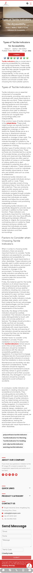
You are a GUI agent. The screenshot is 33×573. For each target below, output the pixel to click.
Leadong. (5, 565)
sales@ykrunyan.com (12, 513)
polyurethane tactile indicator (15, 435)
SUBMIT (16, 557)
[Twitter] (9, 474)
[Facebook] (3, 474)
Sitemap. (12, 565)
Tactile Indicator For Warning (14, 438)
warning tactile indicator (13, 447)
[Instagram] (16, 474)
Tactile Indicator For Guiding (14, 441)
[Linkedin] (6, 474)
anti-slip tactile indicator (13, 444)
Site (29, 51)
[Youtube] (13, 474)
